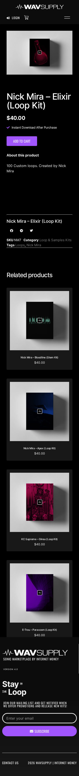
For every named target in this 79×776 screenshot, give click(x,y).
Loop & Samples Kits (56, 240)
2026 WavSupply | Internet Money (52, 762)
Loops (20, 245)
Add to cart (22, 141)
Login (15, 17)
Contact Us (10, 762)
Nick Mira (34, 245)
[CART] (26, 17)
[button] (67, 18)
